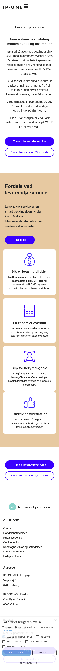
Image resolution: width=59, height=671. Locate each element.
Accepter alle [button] (17, 652)
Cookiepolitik (11, 542)
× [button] (55, 620)
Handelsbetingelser (15, 533)
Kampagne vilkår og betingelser (22, 547)
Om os (7, 528)
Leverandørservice (14, 551)
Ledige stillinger (12, 556)
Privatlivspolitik (12, 537)
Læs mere (7, 630)
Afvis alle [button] (44, 652)
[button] (39, 6)
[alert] (29, 644)
